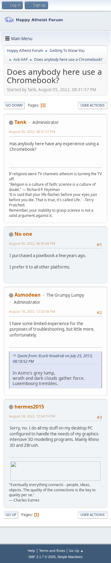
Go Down (14, 105)
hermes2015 (29, 406)
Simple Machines (70, 557)
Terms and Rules (52, 550)
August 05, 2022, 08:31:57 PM (32, 131)
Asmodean (27, 294)
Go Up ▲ (76, 550)
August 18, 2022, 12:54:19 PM (32, 416)
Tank (20, 122)
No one (23, 234)
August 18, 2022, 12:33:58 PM (32, 311)
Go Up (11, 514)
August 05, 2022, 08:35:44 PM (32, 243)
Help (31, 550)
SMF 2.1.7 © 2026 (42, 557)
